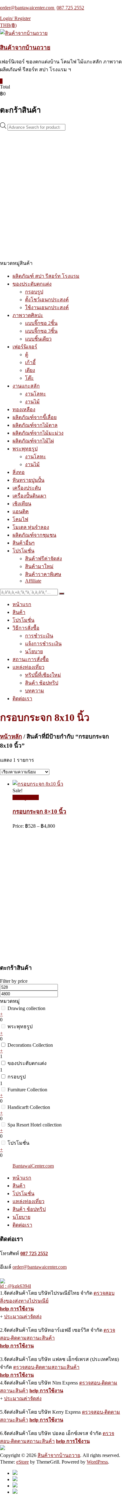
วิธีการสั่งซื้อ (26, 628)
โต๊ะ (29, 378)
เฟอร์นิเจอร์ (25, 346)
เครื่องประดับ (27, 488)
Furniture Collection (27, 1089)
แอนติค (21, 511)
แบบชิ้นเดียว (38, 338)
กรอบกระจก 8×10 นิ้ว (39, 811)
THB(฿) (8, 25)
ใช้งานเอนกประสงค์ (47, 307)
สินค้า (19, 612)
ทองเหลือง (24, 409)
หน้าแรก (22, 604)
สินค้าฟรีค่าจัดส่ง (43, 558)
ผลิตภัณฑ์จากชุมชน (34, 535)
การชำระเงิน (39, 635)
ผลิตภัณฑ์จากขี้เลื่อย (35, 417)
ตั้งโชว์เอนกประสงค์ (47, 299)
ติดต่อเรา (22, 698)
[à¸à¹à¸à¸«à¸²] (61, 593)
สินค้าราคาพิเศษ (43, 574)
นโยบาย (34, 651)
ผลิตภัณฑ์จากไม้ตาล (35, 425)
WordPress (97, 1462)
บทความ (34, 690)
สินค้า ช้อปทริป (41, 682)
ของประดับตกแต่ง (32, 284)
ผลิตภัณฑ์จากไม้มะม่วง (38, 433)
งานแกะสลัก (26, 386)
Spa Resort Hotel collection (35, 1124)
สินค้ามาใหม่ (39, 566)
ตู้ (26, 354)
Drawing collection (26, 1008)
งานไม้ (32, 401)
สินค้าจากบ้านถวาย (25, 47)
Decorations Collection (30, 1045)
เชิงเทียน (22, 503)
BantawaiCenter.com (33, 1166)
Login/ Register (15, 18)
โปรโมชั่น (23, 550)
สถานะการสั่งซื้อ (31, 659)
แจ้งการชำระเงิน (43, 643)
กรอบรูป (34, 291)
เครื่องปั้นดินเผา (29, 495)
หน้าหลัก (11, 736)
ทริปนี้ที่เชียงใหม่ (43, 675)
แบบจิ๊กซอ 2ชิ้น (41, 323)
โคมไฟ (20, 519)
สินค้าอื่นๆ (24, 543)
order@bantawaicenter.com (27, 7)
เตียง (30, 370)
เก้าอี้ (30, 362)
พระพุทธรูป (25, 448)
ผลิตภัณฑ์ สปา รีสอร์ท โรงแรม (46, 276)
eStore (22, 1462)
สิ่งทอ (19, 472)
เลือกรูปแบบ (26, 797)
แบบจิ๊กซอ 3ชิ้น (41, 331)
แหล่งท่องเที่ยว (28, 667)
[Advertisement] (61, 195)
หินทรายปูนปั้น (28, 480)
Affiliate (33, 580)
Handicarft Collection (29, 1107)
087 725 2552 (70, 7)
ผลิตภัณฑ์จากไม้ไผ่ (33, 441)
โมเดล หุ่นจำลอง (31, 527)
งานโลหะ (35, 393)
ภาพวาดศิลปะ (28, 315)
